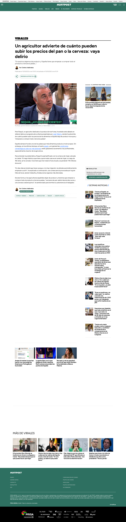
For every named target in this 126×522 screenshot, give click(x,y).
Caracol (94, 512)
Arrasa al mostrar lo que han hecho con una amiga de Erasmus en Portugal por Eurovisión (24, 363)
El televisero (65, 9)
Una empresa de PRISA (28, 513)
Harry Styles (109, 1)
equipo (12, 477)
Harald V (102, 1)
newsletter (13, 484)
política (34, 9)
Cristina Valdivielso (28, 67)
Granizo (89, 1)
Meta (74, 1)
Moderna (50, 517)
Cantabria (95, 1)
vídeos (57, 9)
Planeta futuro (86, 514)
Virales (21, 38)
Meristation (89, 517)
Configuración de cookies (70, 477)
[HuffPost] (16, 472)
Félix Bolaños (31, 1)
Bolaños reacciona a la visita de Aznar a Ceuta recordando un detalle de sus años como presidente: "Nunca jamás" (99, 455)
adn (87, 512)
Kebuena (91, 514)
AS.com (81, 512)
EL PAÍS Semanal (79, 514)
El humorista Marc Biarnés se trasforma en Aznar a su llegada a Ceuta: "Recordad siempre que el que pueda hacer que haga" (102, 210)
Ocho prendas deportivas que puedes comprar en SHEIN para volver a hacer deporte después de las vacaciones (97, 105)
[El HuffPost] (64, 5)
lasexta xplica (59, 196)
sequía (46, 146)
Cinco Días (67, 514)
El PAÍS (43, 512)
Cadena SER (76, 512)
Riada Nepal (13, 1)
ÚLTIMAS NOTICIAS (89, 9)
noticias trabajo (76, 9)
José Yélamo (57, 134)
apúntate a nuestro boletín (98, 177)
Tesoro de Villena (82, 1)
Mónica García (47, 1)
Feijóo (70, 1)
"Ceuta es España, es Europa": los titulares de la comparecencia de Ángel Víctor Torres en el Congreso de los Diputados (103, 196)
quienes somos (14, 479)
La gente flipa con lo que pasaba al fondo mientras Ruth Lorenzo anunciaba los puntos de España (45, 363)
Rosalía (115, 1)
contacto (13, 482)
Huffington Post (45, 514)
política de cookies (68, 479)
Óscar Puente (63, 1)
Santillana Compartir (68, 512)
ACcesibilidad (66, 487)
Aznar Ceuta (39, 1)
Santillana (59, 512)
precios (31, 196)
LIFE (52, 9)
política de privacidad (69, 484)
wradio (60, 514)
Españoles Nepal (22, 1)
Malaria (120, 1)
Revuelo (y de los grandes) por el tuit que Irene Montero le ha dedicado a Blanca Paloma (66, 363)
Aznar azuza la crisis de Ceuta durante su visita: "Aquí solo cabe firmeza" (102, 235)
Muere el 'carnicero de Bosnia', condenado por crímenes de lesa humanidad (102, 223)
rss (11, 487)
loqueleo (81, 517)
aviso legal (66, 482)
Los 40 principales (51, 512)
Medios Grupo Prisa (28, 517)
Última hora (115, 5)
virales (47, 9)
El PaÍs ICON (66, 517)
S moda (74, 517)
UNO (55, 514)
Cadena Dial (73, 514)
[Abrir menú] (2, 5)
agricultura (41, 196)
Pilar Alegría (56, 1)
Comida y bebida (21, 196)
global (41, 9)
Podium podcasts (59, 517)
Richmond (42, 517)
